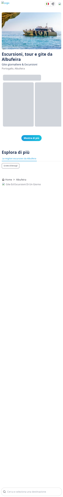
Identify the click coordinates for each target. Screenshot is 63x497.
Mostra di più (31, 138)
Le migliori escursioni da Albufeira (19, 158)
